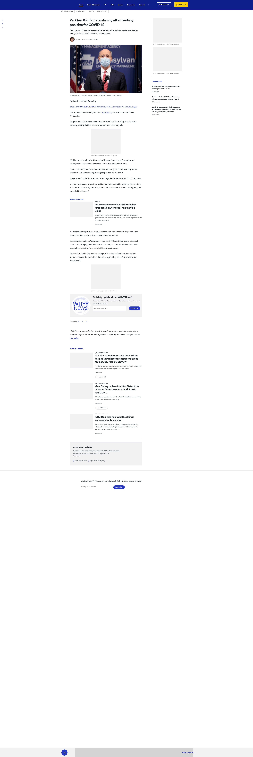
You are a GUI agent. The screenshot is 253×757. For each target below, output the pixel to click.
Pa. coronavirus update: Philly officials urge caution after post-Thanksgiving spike (115, 207)
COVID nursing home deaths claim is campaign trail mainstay (114, 418)
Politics (91, 11)
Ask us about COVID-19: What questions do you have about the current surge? (103, 107)
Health (97, 201)
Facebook (79, 321)
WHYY (67, 4)
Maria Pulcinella (82, 39)
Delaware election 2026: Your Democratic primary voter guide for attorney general (166, 98)
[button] (64, 752)
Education (131, 5)
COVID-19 (107, 112)
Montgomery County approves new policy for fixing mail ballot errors (166, 87)
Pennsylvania (80, 11)
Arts (112, 5)
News (81, 5)
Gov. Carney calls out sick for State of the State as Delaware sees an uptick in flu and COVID (117, 389)
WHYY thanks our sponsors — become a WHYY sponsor (104, 155)
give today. (74, 338)
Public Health (102, 11)
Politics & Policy (67, 11)
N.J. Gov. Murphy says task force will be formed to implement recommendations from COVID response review (116, 358)
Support (142, 5)
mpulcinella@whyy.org (97, 460)
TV (105, 5)
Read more (76, 456)
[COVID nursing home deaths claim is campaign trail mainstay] (81, 423)
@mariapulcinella (81, 460)
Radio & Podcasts (93, 5)
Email (87, 321)
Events (120, 5)
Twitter (83, 321)
